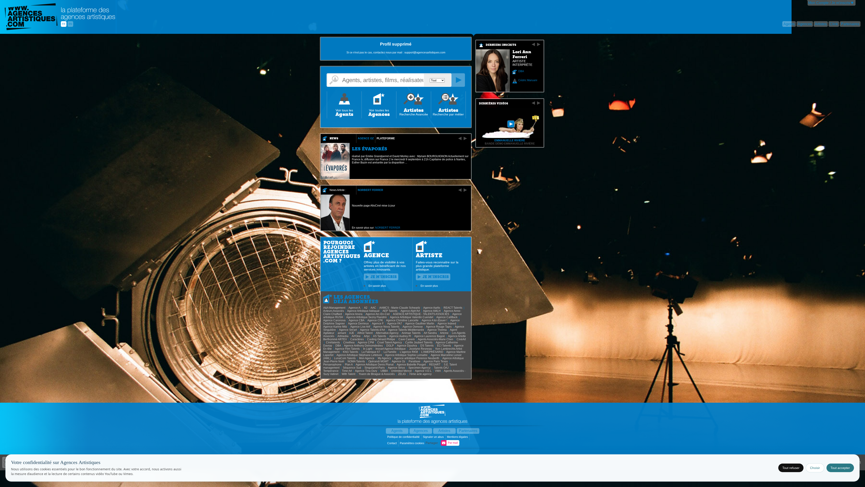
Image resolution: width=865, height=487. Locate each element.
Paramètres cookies (412, 443)
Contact (392, 443)
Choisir (815, 468)
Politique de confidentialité (403, 437)
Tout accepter (840, 468)
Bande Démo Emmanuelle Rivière (510, 143)
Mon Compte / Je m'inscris (829, 3)
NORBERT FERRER (370, 190)
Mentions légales (458, 437)
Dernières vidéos (493, 103)
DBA (521, 71)
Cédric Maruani (527, 80)
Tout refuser (790, 468)
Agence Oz (366, 138)
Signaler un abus (433, 437)
